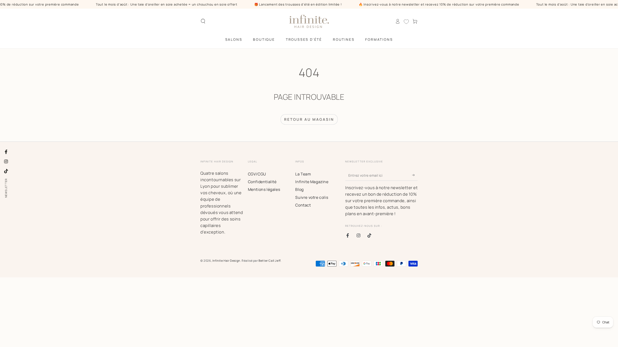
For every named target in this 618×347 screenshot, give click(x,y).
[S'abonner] (415, 175)
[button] (203, 21)
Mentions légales (264, 189)
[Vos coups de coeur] (406, 21)
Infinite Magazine (311, 181)
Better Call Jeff (270, 261)
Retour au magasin (309, 119)
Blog (299, 189)
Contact (303, 205)
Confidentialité (262, 181)
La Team (303, 174)
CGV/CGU (257, 174)
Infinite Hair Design (226, 261)
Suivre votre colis (311, 197)
